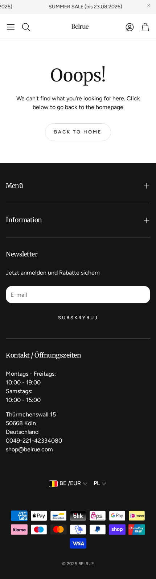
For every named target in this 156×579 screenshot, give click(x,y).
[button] (11, 27)
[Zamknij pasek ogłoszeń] (148, 5)
